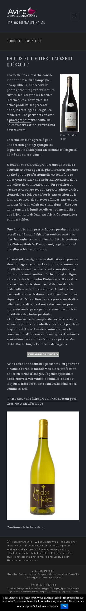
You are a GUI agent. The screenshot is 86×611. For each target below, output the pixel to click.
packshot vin (14, 553)
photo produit (57, 553)
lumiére (43, 549)
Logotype (44, 588)
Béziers (22, 574)
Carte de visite (73, 588)
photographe (22, 556)
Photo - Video (14, 545)
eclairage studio (16, 549)
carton (44, 545)
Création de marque (29, 591)
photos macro (39, 556)
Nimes (51, 574)
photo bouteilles (39, 553)
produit (52, 556)
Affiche (74, 591)
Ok (64, 606)
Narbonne (32, 574)
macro (53, 549)
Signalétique (14, 591)
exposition (32, 549)
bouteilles (33, 545)
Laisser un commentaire (24, 560)
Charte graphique (57, 588)
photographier (20, 120)
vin (67, 556)
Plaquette (65, 591)
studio (61, 556)
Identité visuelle (32, 588)
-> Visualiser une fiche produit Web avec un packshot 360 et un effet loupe (42, 401)
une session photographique (28, 145)
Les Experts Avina (48, 541)
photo (25, 553)
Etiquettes (44, 591)
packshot (63, 549)
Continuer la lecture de (25, 527)
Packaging (70, 541)
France (44, 577)
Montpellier (12, 574)
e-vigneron (64, 545)
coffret (52, 545)
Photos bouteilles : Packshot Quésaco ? (40, 61)
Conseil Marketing (15, 588)
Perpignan (42, 574)
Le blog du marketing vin (26, 23)
